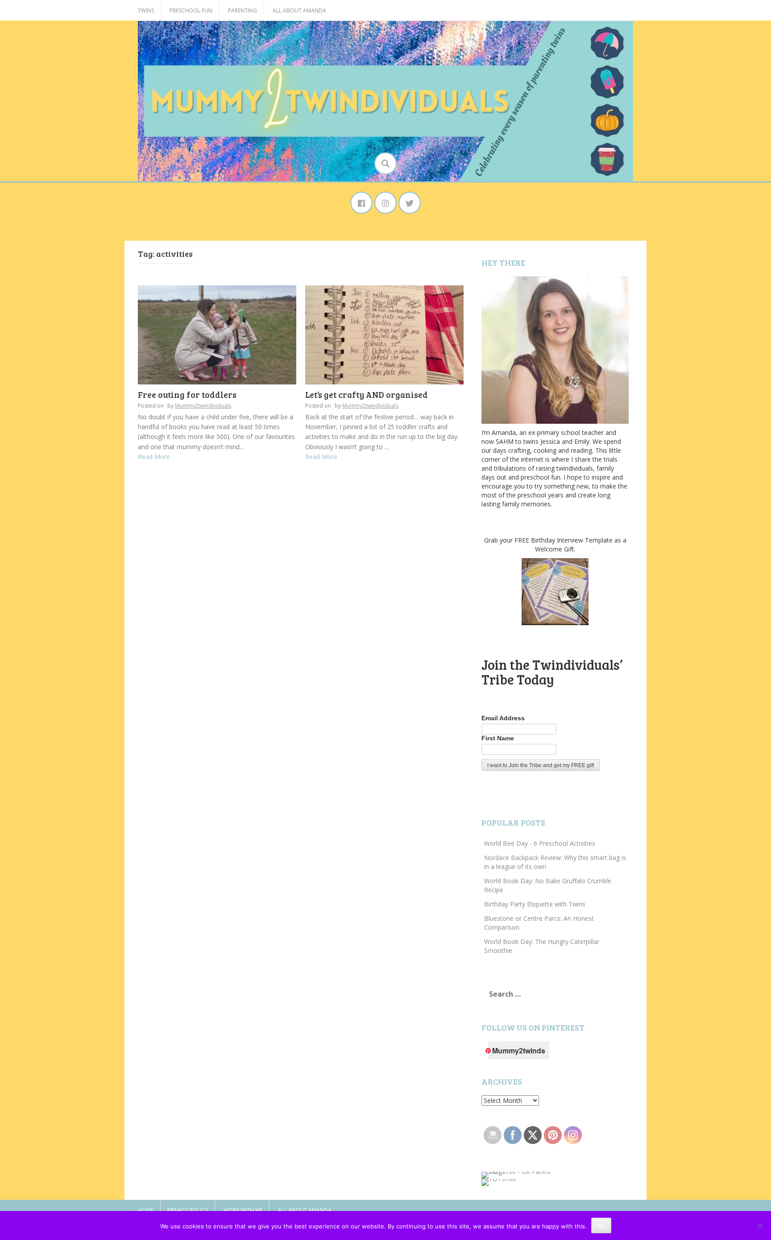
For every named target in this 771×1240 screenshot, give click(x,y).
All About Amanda (299, 10)
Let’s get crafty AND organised (366, 394)
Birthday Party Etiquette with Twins (534, 904)
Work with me (243, 1210)
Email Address (503, 718)
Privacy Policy (187, 1210)
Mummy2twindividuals (203, 405)
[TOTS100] (498, 1181)
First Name (497, 738)
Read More (154, 456)
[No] (759, 1225)
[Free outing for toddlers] (217, 334)
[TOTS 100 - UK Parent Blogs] (518, 1174)
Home (145, 1210)
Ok (601, 1226)
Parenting (242, 10)
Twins (146, 10)
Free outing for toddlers (187, 394)
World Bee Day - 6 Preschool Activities (539, 843)
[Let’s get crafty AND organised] (384, 334)
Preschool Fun (191, 10)
